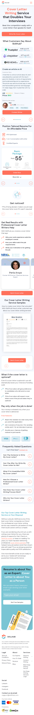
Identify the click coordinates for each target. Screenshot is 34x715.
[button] (31, 2)
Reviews (15, 661)
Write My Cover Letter (17, 34)
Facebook (5, 689)
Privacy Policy (6, 660)
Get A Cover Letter (17, 293)
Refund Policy (6, 663)
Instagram (5, 686)
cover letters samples (18, 543)
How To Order (17, 658)
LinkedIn (4, 683)
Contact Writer (17, 112)
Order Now (17, 173)
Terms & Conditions (5, 656)
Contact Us (23, 450)
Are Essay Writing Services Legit (26, 673)
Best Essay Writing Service (26, 666)
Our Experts (16, 655)
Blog (14, 664)
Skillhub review (7, 538)
